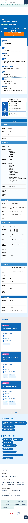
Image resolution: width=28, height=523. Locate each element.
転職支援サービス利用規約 (20, 504)
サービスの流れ (20, 482)
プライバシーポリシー (7, 507)
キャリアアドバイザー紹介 (8, 484)
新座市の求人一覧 (17, 439)
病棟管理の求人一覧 (7, 448)
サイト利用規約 (7, 504)
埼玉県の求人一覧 (7, 439)
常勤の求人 (4, 476)
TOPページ (4, 470)
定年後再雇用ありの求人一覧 (9, 451)
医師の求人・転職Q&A (21, 484)
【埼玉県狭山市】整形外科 (8, 426)
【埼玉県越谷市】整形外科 (8, 429)
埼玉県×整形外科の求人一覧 (9, 445)
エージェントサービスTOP (8, 482)
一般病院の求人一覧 (7, 458)
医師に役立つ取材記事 (7, 495)
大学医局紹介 (18, 495)
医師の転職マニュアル (16, 490)
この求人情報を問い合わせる (14, 34)
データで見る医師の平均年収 (8, 493)
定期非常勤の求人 (14, 476)
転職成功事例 (5, 490)
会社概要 (7, 501)
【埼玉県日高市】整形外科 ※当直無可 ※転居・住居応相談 (13, 423)
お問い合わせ (20, 501)
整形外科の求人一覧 (7, 442)
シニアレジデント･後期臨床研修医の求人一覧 (12, 455)
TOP (26, 517)
